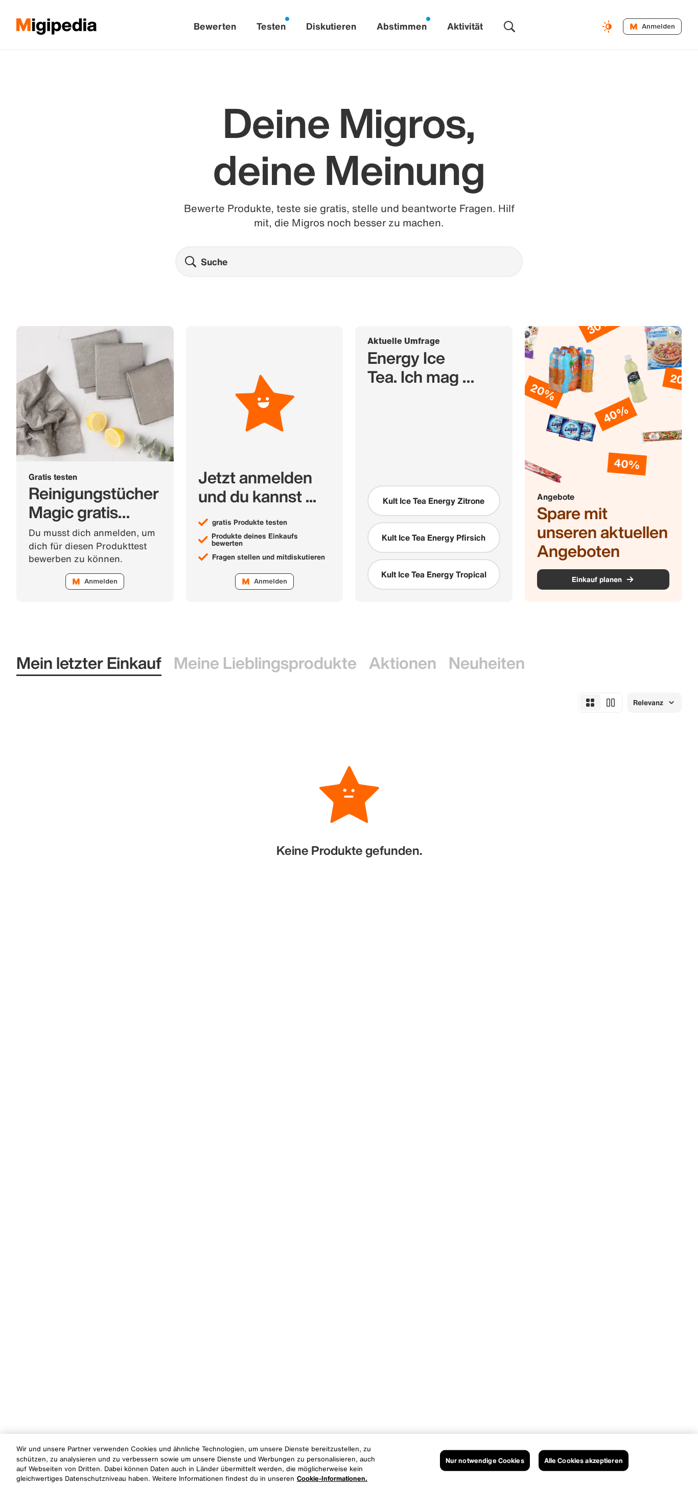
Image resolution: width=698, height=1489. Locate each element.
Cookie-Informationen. (332, 1478)
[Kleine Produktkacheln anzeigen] (590, 702)
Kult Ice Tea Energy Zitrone (433, 501)
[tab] (88, 663)
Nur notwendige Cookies (485, 1460)
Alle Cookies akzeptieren (583, 1460)
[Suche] (509, 26)
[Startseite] (56, 26)
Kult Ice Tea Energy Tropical (433, 574)
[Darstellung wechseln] (608, 26)
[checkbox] (433, 500)
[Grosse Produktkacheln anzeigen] (610, 702)
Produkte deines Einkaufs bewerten (255, 539)
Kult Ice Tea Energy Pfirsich (433, 537)
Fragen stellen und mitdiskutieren (268, 557)
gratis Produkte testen (249, 522)
